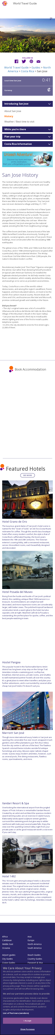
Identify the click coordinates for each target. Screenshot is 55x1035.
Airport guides (8, 954)
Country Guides (35, 958)
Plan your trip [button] (12, 136)
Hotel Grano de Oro (14, 521)
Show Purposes (27, 1029)
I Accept (27, 1020)
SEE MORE (27, 475)
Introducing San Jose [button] (16, 104)
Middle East (7, 944)
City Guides (7, 958)
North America (35, 944)
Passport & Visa (35, 962)
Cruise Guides (8, 962)
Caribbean (7, 940)
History (8, 116)
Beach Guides (34, 954)
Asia (30, 936)
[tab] (27, 104)
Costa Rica (27, 71)
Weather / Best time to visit (19, 121)
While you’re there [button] (15, 129)
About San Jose (12, 111)
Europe (31, 940)
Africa (5, 936)
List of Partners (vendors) (16, 1013)
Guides (36, 67)
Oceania (6, 948)
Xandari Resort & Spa (15, 803)
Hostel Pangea (11, 662)
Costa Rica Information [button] (18, 144)
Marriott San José (13, 733)
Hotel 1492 (9, 876)
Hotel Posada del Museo (17, 592)
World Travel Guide (16, 67)
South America (35, 948)
